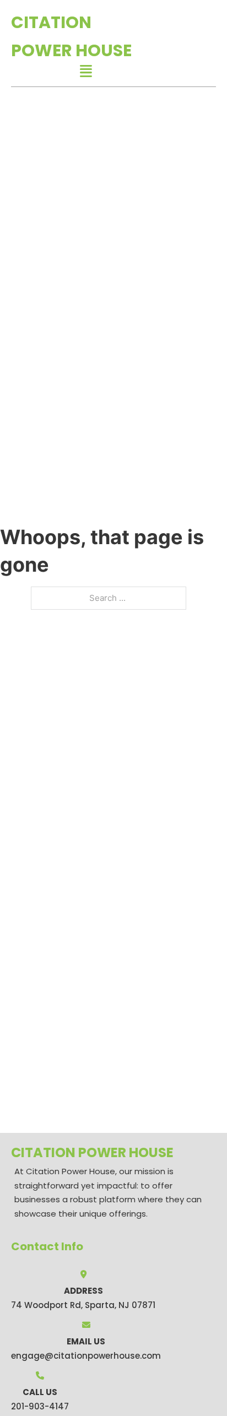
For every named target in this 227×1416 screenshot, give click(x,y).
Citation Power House (71, 36)
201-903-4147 (40, 1406)
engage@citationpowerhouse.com (86, 1355)
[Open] (86, 71)
